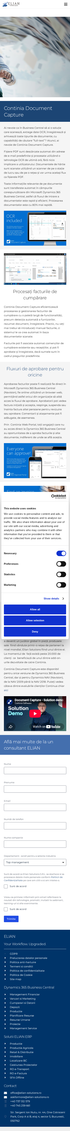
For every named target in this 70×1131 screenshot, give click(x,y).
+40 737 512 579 (20, 1101)
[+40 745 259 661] (7, 1105)
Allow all (35, 609)
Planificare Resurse (22, 1015)
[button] (65, 4)
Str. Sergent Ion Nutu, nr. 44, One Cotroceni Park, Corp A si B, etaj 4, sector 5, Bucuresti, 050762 (37, 1116)
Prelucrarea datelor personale (28, 958)
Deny (35, 631)
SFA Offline (17, 1077)
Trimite (11, 918)
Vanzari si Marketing (23, 998)
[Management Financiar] (7, 994)
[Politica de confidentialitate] (7, 970)
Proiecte (15, 1024)
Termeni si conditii (21, 966)
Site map (15, 979)
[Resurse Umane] (7, 1020)
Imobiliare (16, 1056)
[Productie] (7, 1011)
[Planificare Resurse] (7, 1015)
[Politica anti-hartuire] (7, 962)
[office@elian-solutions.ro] (7, 1092)
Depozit (15, 1007)
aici (6, 690)
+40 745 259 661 (20, 1105)
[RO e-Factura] (7, 1073)
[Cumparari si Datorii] (7, 1003)
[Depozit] (7, 1007)
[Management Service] (7, 1028)
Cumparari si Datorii (22, 1002)
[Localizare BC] (7, 1060)
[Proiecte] (7, 1024)
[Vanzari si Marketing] (7, 998)
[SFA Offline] (7, 1077)
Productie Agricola (21, 1048)
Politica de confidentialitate (27, 970)
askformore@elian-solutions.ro (29, 1097)
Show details (51, 598)
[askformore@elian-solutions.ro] (7, 1097)
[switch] (61, 564)
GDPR (14, 953)
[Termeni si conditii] (7, 966)
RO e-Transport (19, 1069)
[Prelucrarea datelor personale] (7, 958)
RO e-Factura (18, 1073)
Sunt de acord (18, 886)
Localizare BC (18, 1060)
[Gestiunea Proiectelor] (7, 1064)
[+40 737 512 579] (7, 1101)
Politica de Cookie (21, 975)
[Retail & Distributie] (7, 1052)
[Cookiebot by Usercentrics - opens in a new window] (51, 496)
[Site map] (7, 979)
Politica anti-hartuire (23, 962)
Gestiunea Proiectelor (23, 1064)
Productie (16, 1011)
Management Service (23, 1028)
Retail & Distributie (21, 1052)
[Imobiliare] (7, 1056)
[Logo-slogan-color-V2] (11, 4)
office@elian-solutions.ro (25, 1092)
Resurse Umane (20, 1019)
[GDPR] (7, 953)
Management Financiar (25, 994)
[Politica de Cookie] (7, 974)
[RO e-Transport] (7, 1069)
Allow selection (35, 620)
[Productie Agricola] (7, 1047)
